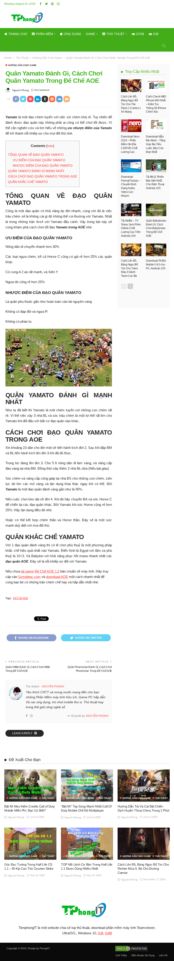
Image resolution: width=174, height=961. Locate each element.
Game (90, 34)
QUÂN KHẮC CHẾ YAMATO (28, 182)
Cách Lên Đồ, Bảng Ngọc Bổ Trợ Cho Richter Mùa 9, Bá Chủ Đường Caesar (143, 868)
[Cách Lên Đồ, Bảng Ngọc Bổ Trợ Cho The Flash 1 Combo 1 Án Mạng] (131, 85)
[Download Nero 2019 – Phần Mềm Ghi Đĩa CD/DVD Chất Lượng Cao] (131, 125)
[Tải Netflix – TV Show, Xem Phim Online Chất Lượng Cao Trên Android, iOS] (131, 210)
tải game (27, 571)
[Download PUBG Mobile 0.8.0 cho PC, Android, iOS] (156, 250)
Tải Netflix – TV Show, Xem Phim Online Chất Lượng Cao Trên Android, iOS (131, 228)
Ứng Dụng (72, 34)
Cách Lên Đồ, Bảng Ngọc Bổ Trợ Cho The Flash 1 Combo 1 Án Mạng (131, 104)
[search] (164, 46)
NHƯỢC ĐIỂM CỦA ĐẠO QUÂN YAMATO (42, 165)
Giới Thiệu (121, 955)
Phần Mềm (44, 34)
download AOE (57, 577)
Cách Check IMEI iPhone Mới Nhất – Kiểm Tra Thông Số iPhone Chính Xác (156, 104)
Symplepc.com (29, 577)
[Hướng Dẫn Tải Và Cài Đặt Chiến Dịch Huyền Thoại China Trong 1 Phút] (144, 785)
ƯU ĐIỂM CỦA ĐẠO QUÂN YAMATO (39, 160)
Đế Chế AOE (20, 598)
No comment (41, 89)
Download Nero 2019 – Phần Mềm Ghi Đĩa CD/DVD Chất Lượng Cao (130, 144)
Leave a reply (22, 733)
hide (50, 146)
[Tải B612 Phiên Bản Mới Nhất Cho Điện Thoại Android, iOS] (156, 165)
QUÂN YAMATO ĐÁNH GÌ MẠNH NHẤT (36, 171)
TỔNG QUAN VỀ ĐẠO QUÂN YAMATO (36, 154)
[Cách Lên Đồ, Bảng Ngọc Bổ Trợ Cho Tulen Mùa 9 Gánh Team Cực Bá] (131, 250)
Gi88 (108, 933)
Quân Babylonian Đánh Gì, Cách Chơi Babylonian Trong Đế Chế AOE (156, 228)
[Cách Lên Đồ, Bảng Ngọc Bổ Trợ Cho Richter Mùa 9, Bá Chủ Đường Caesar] (144, 844)
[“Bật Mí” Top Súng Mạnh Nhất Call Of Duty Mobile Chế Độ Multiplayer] (87, 785)
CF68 (140, 34)
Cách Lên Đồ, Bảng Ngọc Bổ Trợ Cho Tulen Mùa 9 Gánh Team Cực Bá (129, 268)
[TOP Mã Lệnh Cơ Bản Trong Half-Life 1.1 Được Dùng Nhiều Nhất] (87, 844)
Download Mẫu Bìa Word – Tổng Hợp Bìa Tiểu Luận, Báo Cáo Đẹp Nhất (155, 144)
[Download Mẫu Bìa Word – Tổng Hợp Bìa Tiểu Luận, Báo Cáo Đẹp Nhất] (156, 125)
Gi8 (155, 34)
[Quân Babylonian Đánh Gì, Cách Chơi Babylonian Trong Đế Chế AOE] (156, 210)
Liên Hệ (163, 955)
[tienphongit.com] (87, 910)
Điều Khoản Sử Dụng (143, 955)
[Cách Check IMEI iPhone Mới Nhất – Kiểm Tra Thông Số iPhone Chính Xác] (156, 85)
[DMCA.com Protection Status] (131, 948)
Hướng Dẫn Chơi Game (22, 65)
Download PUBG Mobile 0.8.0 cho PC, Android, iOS (156, 264)
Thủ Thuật (115, 34)
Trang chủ (17, 34)
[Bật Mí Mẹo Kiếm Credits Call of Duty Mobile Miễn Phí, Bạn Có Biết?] (30, 785)
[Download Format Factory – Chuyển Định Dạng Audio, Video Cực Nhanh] (131, 165)
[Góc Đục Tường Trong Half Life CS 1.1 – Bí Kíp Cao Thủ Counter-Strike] (30, 844)
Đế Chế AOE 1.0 (47, 571)
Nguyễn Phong (20, 90)
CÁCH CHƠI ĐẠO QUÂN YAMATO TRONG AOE (42, 176)
